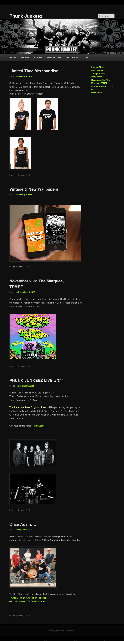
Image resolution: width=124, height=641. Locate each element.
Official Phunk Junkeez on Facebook (29, 597)
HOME (13, 57)
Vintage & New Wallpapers (33, 189)
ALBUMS (38, 57)
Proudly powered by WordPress (62, 630)
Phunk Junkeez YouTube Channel (28, 601)
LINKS (85, 57)
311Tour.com (37, 425)
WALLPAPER (72, 57)
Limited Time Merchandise (33, 71)
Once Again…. (22, 524)
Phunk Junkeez (25, 16)
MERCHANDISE (54, 57)
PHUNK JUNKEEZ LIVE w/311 (36, 380)
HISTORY (25, 57)
